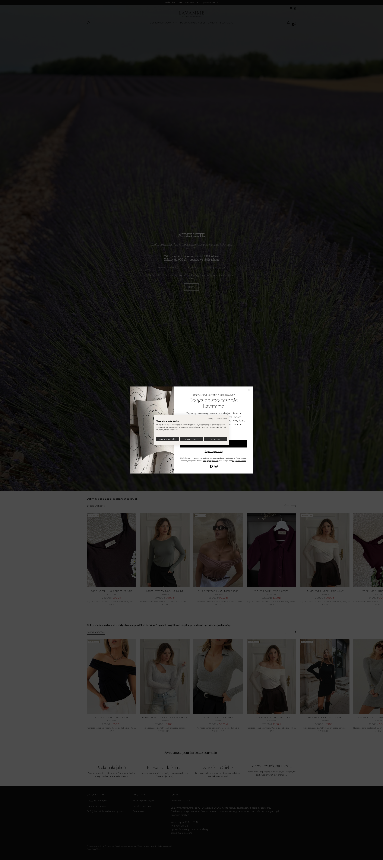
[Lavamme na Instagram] (216, 467)
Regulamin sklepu (239, 460)
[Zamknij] (249, 390)
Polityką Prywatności (210, 460)
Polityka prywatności (217, 418)
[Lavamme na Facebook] (211, 467)
